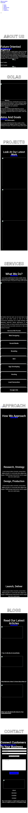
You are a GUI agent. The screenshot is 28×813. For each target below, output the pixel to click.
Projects (5, 8)
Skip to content (4, 1)
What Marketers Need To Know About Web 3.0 (13, 681)
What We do (6, 7)
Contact (14, 798)
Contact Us (6, 10)
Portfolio (14, 795)
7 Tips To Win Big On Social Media (10, 653)
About (4, 6)
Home (4, 4)
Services (14, 793)
